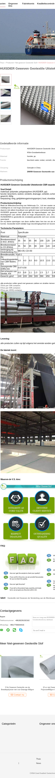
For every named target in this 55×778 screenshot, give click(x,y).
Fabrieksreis (28, 4)
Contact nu (19, 695)
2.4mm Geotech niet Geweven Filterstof (17, 687)
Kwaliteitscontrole (45, 4)
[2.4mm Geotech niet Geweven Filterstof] (17, 667)
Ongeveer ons (13, 5)
